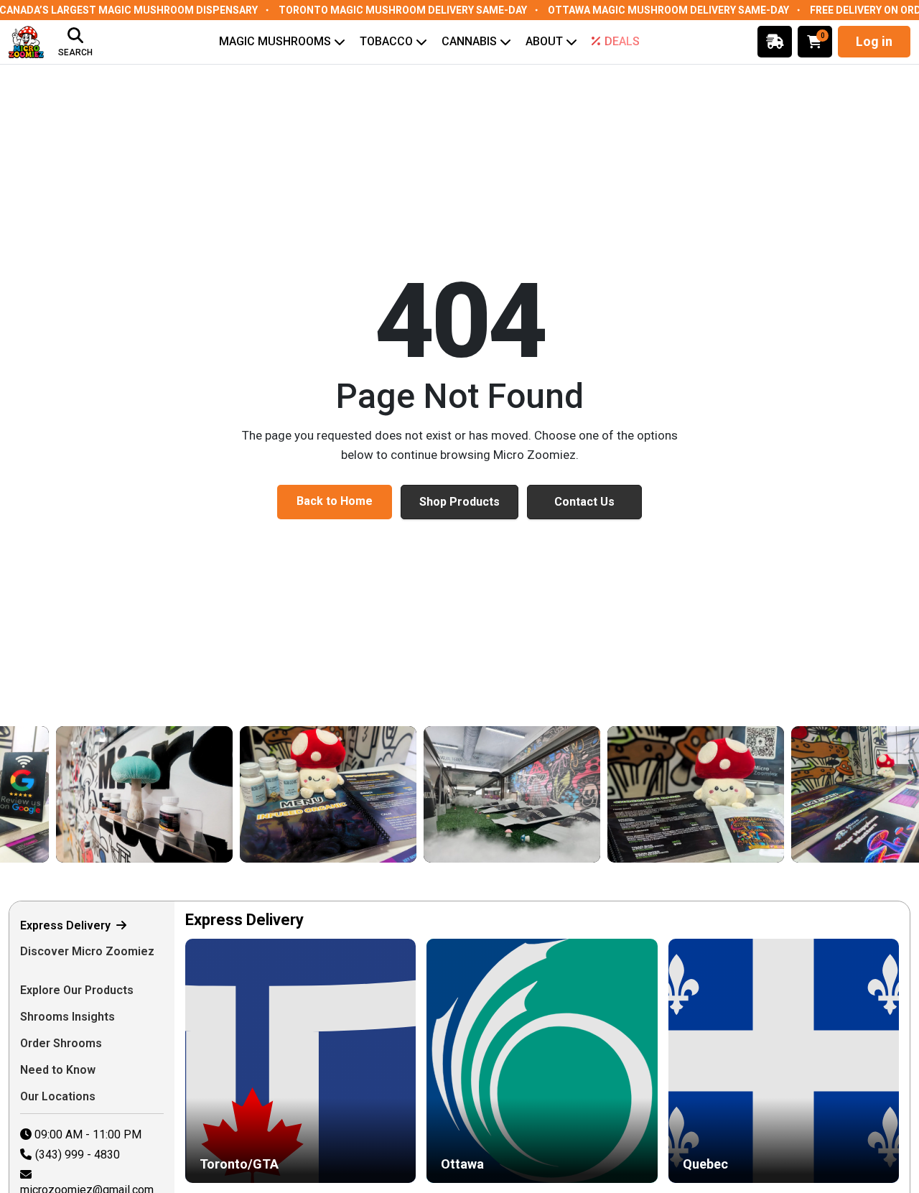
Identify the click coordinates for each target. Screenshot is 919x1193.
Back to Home (335, 501)
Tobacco (386, 41)
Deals (622, 41)
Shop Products (459, 502)
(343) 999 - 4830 (77, 1154)
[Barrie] (492, 794)
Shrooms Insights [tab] (69, 1016)
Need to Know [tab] (59, 1070)
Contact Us (584, 502)
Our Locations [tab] (59, 1096)
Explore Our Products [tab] (78, 990)
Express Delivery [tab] (66, 925)
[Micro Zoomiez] (26, 42)
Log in (874, 41)
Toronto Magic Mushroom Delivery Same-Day (403, 10)
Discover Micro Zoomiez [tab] (87, 951)
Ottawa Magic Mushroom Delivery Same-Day (668, 10)
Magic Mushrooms (275, 41)
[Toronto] (308, 794)
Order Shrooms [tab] (62, 1043)
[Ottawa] (125, 794)
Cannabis (469, 41)
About (544, 41)
